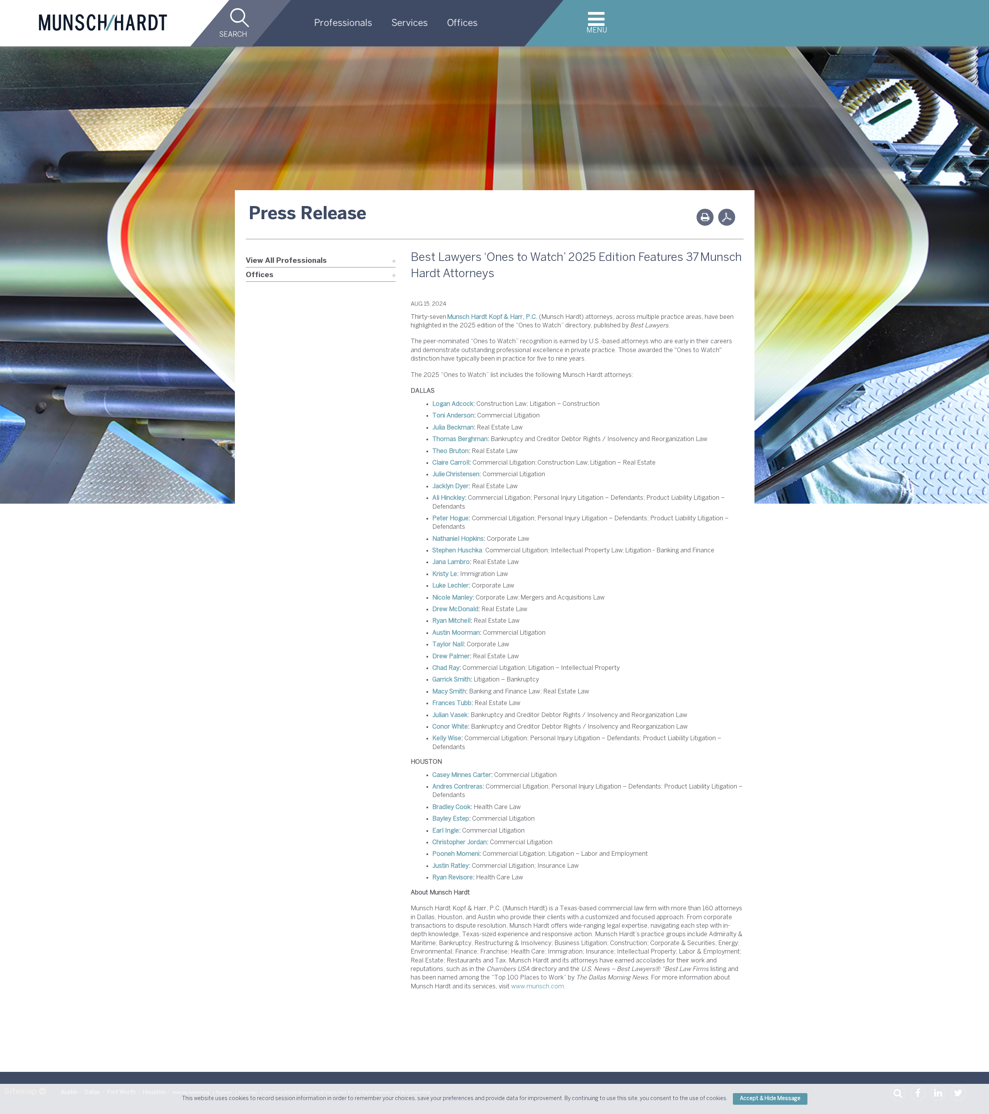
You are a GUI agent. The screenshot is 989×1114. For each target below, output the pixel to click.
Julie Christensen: (456, 474)
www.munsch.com (537, 987)
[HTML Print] (705, 217)
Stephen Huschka (457, 551)
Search (233, 35)
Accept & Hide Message (770, 1098)
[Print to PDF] (726, 217)
